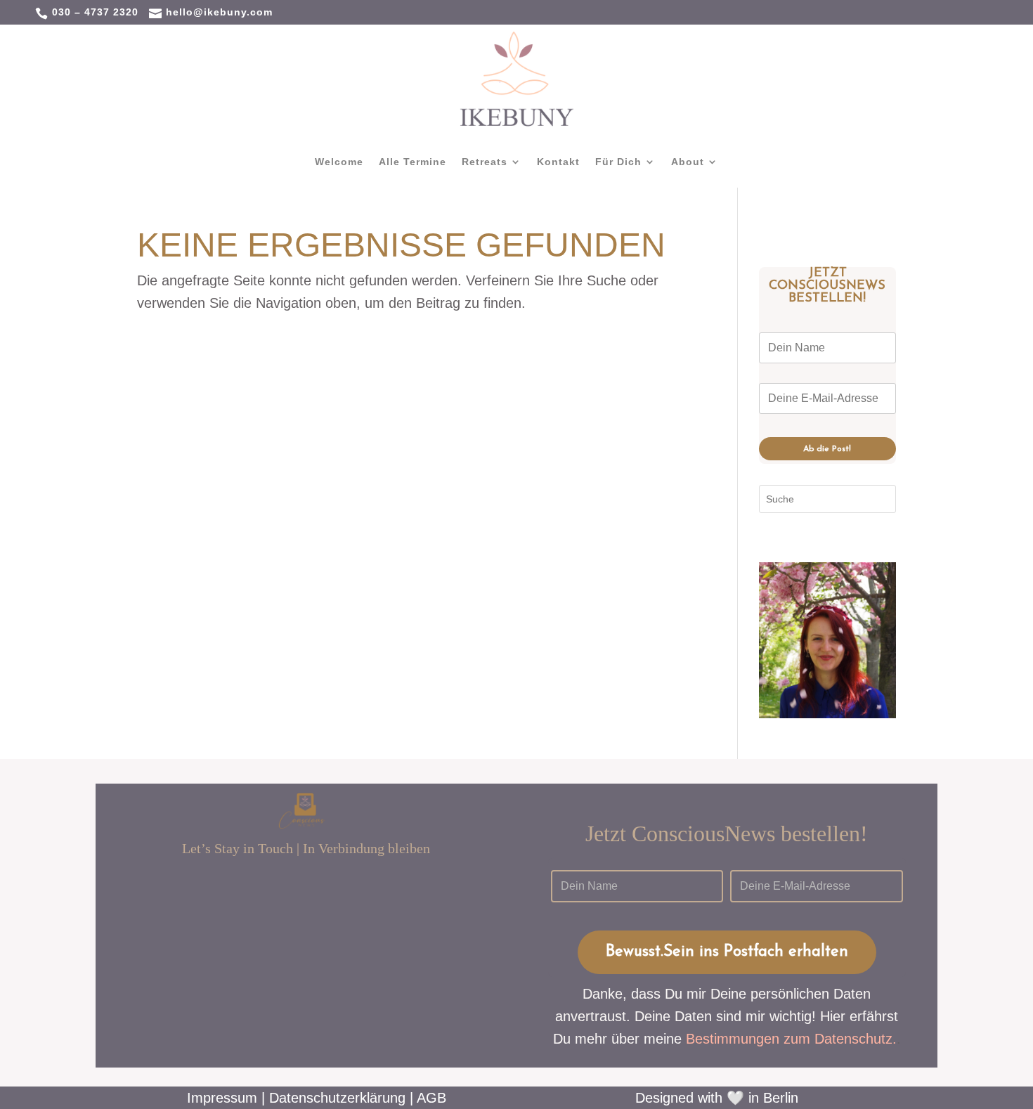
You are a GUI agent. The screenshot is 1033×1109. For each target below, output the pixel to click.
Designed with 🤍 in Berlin (716, 1097)
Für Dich (618, 162)
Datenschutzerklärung (337, 1097)
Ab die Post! (827, 449)
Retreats (484, 162)
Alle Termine (412, 162)
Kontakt (558, 162)
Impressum (222, 1097)
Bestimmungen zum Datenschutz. (791, 1038)
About (687, 162)
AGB (431, 1097)
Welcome (339, 162)
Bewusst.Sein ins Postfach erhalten (727, 952)
